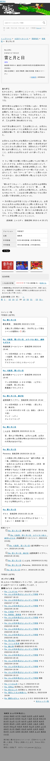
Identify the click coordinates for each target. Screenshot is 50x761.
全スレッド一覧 (42, 701)
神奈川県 (42, 719)
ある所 (37, 732)
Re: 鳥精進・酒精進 (12, 615)
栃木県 (12, 719)
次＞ (41, 299)
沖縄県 (31, 732)
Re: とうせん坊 (11, 684)
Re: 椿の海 (9, 646)
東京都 (35, 719)
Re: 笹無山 (9, 687)
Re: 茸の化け (10, 641)
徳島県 (33, 77)
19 (24, 299)
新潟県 (6, 721)
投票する (43, 283)
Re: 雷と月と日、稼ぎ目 (18, 553)
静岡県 (6, 724)
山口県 (43, 727)
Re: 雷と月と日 (14, 531)
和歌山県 (13, 727)
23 (37, 299)
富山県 (12, 721)
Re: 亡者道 (9, 612)
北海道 (6, 716)
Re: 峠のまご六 (11, 690)
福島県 (41, 716)
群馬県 (18, 719)
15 (10, 299)
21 (31, 299)
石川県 (18, 721)
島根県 (25, 727)
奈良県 (6, 727)
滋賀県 (24, 724)
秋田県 (29, 716)
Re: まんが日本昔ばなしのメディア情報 (21, 594)
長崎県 (41, 729)
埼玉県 (24, 719)
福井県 (24, 721)
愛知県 (12, 724)
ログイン (38, 747)
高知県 (24, 729)
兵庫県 (41, 724)
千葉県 (29, 719)
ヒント (39, 28)
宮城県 (24, 716)
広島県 (37, 727)
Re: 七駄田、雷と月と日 (19, 546)
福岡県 (29, 729)
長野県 (35, 721)
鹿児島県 (24, 732)
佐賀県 (35, 729)
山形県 (35, 716)
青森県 (12, 716)
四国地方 (35, 39)
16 (13, 299)
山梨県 (29, 721)
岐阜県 (41, 721)
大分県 (12, 732)
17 (17, 299)
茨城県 (6, 719)
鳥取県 (19, 727)
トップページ (6, 39)
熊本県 (6, 732)
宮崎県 (18, 732)
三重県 (18, 724)
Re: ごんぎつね (11, 591)
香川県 (12, 729)
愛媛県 (18, 729)
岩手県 (18, 716)
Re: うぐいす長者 (11, 643)
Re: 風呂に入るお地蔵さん (15, 692)
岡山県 (31, 727)
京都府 (29, 724)
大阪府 (35, 724)
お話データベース (22, 39)
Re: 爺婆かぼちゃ (11, 698)
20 (28, 299)
